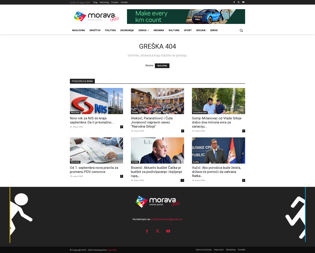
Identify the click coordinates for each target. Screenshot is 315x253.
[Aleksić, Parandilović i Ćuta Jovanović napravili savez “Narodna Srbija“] (157, 101)
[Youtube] (243, 2)
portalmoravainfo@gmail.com (166, 219)
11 (182, 180)
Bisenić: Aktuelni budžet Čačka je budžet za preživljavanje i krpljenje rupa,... (156, 172)
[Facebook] (234, 2)
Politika (135, 112)
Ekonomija (75, 112)
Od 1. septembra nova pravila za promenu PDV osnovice (94, 170)
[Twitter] (239, 2)
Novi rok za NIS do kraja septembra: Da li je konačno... (92, 120)
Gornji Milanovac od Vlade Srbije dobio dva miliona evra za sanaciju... (217, 122)
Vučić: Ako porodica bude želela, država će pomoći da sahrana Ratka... (216, 172)
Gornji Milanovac (200, 112)
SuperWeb (112, 250)
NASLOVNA (162, 66)
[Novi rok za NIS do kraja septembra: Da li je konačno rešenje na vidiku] (96, 101)
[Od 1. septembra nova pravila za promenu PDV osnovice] (96, 150)
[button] (241, 30)
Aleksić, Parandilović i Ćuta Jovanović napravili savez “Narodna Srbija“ (152, 122)
